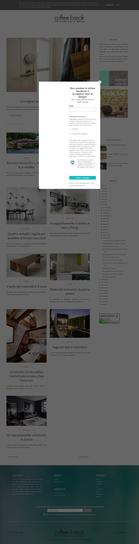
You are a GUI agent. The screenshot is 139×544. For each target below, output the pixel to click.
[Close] (99, 82)
